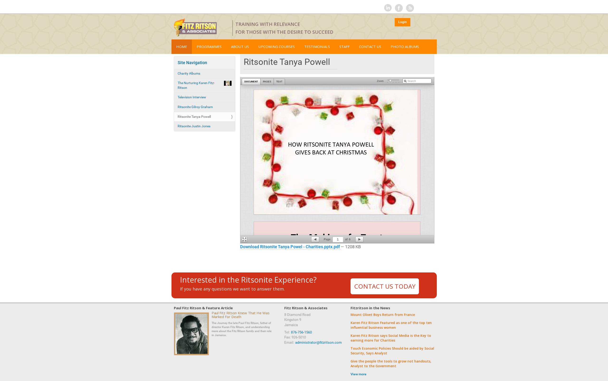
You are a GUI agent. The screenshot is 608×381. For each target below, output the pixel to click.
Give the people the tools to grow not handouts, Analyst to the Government (391, 363)
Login (402, 22)
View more (358, 374)
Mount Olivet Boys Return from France (383, 314)
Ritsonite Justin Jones (194, 126)
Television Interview (192, 97)
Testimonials (317, 46)
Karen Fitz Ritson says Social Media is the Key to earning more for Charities (391, 338)
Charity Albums (189, 73)
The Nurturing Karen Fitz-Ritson (196, 85)
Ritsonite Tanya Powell (194, 117)
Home (181, 46)
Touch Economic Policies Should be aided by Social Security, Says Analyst (392, 350)
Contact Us (370, 46)
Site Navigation (192, 62)
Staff (344, 46)
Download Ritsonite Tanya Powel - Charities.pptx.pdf (290, 246)
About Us (240, 46)
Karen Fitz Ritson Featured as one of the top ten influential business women (391, 325)
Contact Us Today (384, 286)
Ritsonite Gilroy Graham (195, 107)
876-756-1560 (301, 332)
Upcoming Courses (276, 46)
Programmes (209, 46)
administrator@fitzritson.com (318, 342)
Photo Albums (405, 46)
